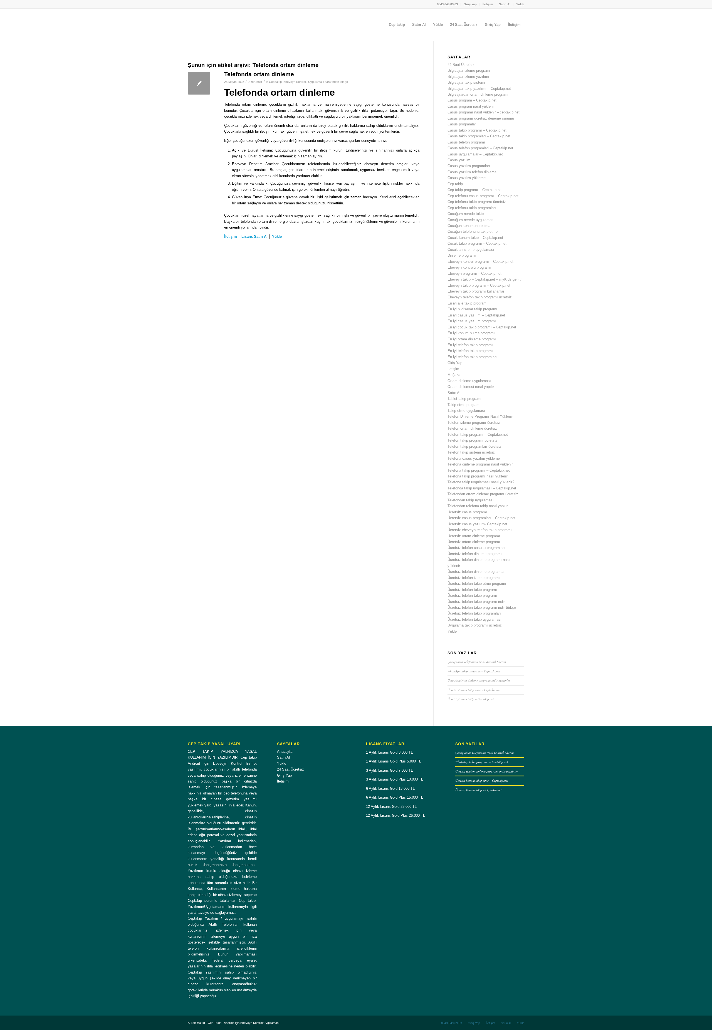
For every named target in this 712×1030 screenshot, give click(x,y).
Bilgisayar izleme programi (469, 70)
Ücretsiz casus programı (467, 512)
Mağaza (454, 375)
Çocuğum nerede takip (466, 214)
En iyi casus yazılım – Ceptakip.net (476, 315)
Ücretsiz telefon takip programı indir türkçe (482, 607)
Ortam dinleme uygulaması (469, 381)
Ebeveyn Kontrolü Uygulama (302, 81)
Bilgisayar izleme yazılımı (468, 77)
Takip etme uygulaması (466, 410)
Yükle (520, 4)
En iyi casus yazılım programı (472, 321)
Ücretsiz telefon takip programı (472, 590)
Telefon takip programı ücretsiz (472, 440)
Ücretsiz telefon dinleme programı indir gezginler (479, 680)
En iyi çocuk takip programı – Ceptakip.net (482, 327)
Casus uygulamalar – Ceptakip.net (475, 154)
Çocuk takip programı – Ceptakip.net (477, 243)
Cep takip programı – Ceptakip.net (475, 190)
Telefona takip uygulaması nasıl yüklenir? (481, 482)
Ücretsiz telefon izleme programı (474, 578)
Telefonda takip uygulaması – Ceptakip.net (482, 488)
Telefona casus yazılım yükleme (474, 458)
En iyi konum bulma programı (471, 333)
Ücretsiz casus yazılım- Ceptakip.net (477, 524)
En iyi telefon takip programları (472, 357)
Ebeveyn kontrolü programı (469, 267)
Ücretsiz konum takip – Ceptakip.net (471, 699)
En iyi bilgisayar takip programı (472, 309)
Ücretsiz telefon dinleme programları (477, 572)
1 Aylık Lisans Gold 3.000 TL (389, 752)
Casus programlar (462, 124)
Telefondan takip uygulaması (471, 500)
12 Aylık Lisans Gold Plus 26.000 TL (395, 815)
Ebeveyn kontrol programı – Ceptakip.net (480, 261)
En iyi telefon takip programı (470, 345)
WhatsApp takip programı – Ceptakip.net (474, 671)
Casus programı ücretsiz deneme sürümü (481, 118)
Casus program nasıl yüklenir (471, 106)
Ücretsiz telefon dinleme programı (475, 554)
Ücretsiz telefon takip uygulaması (474, 619)
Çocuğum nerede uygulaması (471, 220)
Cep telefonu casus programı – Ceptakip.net (483, 196)
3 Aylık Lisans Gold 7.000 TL (389, 770)
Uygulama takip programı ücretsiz (475, 625)
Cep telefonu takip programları (472, 208)
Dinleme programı (462, 255)
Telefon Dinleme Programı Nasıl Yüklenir (480, 416)
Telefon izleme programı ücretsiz (474, 422)
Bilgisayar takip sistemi (466, 82)
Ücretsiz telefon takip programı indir (476, 602)
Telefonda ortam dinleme (259, 74)
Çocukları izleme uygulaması (471, 249)
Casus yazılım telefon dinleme (472, 172)
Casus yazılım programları (469, 166)
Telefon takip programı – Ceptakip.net (478, 434)
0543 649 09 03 (447, 4)
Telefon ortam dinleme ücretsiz (472, 428)
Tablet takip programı (464, 399)
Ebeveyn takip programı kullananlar (476, 291)
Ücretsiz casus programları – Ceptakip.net (481, 518)
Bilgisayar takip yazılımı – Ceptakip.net (479, 88)
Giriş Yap (470, 4)
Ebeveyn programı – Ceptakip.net (474, 273)
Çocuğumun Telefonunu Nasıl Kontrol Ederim (477, 662)
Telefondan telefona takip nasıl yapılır (478, 506)
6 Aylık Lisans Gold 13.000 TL (390, 788)
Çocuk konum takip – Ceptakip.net (475, 238)
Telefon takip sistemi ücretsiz (471, 452)
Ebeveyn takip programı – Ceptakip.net (479, 285)
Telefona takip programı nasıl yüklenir (478, 476)
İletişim (488, 4)
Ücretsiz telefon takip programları (474, 613)
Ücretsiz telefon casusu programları (476, 548)
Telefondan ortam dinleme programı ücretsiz (483, 494)
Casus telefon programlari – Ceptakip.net (480, 148)
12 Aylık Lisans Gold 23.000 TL (391, 806)
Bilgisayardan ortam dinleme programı (478, 94)
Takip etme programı (464, 405)
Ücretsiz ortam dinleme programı (474, 536)
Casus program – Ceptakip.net (472, 100)
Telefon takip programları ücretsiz (474, 446)
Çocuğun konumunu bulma (469, 226)
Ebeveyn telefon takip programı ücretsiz (480, 297)
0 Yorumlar (255, 81)
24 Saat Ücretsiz (461, 65)
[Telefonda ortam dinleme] (199, 83)
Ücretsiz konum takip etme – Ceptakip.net (474, 690)
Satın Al (504, 4)
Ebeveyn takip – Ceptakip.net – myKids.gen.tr (485, 279)
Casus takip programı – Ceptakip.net (477, 130)
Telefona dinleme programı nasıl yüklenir (480, 464)
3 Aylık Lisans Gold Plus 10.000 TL (394, 779)
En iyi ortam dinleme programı (472, 339)
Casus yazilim (459, 160)
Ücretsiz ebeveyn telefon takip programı (480, 530)
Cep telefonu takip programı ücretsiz (477, 202)
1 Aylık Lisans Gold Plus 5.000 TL (393, 761)
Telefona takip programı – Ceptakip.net (479, 470)
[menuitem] (447, 4)
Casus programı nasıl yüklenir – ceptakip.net (484, 112)
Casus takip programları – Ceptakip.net (479, 136)
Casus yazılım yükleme (467, 178)
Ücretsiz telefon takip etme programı (477, 583)
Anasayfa (284, 751)
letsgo (344, 81)
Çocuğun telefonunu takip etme (473, 231)
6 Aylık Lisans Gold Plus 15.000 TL (394, 797)
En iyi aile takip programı (468, 303)
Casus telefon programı (466, 142)
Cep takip (275, 81)
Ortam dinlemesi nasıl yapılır (471, 387)
